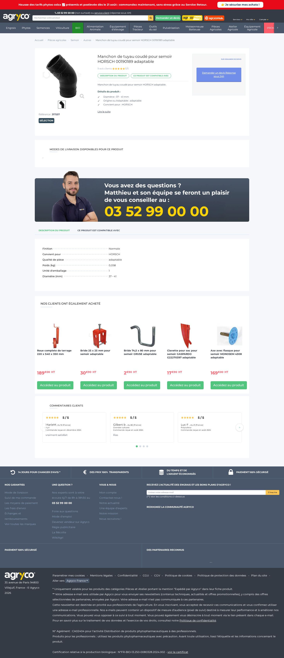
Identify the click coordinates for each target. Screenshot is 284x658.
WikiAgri (57, 537)
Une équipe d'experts (113, 508)
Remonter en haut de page (274, 641)
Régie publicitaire (63, 527)
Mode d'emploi (62, 516)
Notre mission (108, 513)
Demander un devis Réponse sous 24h (219, 74)
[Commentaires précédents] (44, 427)
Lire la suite (104, 111)
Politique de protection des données (221, 575)
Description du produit (113, 76)
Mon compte (107, 492)
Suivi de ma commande (20, 497)
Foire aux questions (65, 511)
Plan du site (259, 575)
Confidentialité (128, 575)
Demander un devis (168, 17)
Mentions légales (101, 575)
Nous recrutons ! (110, 518)
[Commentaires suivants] (239, 427)
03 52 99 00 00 (66, 12)
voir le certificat (178, 652)
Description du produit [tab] (54, 230)
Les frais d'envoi (15, 508)
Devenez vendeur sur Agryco (70, 521)
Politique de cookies (178, 575)
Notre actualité (109, 503)
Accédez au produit (55, 385)
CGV (157, 575)
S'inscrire (272, 492)
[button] (237, 16)
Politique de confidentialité (197, 620)
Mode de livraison (16, 492)
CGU (146, 575)
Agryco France (76, 580)
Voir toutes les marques (20, 524)
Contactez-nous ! (110, 497)
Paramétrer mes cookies (69, 575)
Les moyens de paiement (21, 503)
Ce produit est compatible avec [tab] (98, 230)
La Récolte (59, 532)
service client (102, 12)
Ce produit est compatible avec (151, 76)
